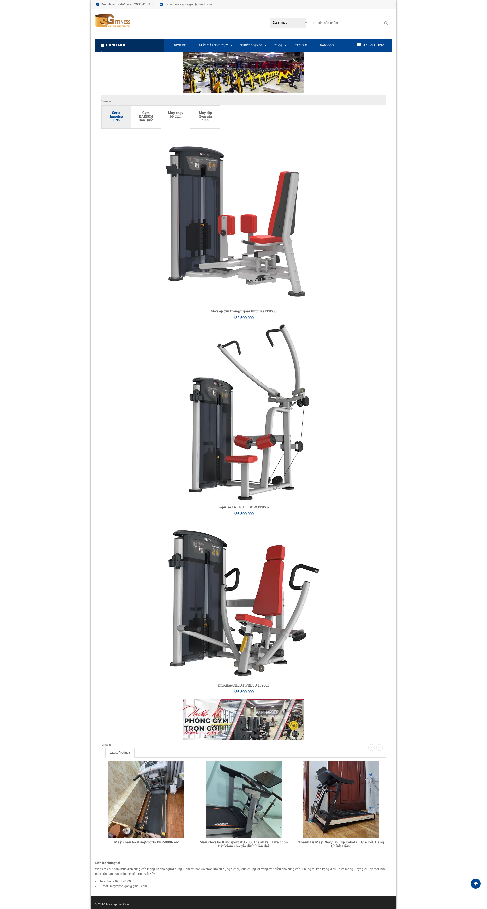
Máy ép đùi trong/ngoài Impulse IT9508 (244, 311)
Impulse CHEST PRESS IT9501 (243, 685)
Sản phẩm (373, 45)
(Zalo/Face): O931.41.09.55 (135, 4)
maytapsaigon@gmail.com (193, 4)
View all (106, 101)
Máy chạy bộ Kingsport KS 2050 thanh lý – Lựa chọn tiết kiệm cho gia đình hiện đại (243, 844)
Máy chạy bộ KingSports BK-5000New (146, 842)
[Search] (386, 23)
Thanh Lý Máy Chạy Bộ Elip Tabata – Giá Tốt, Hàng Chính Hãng (341, 844)
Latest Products (120, 752)
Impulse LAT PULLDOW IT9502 (243, 507)
